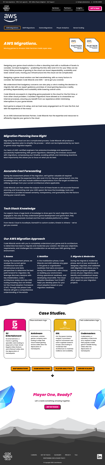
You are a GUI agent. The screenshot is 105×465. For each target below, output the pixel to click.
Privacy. (68, 455)
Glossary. (57, 455)
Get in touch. (46, 455)
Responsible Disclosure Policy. (54, 458)
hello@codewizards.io (83, 2)
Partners (68, 8)
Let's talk (95, 8)
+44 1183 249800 (97, 2)
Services (56, 8)
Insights (80, 8)
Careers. (34, 455)
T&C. (76, 455)
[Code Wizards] (6, 8)
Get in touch (52, 407)
